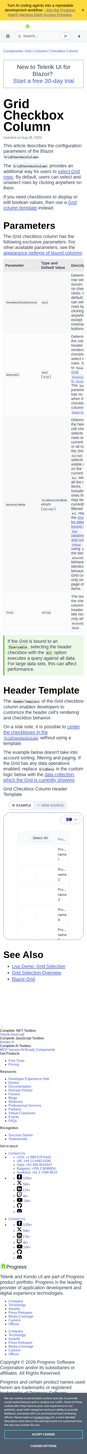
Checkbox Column (64, 51)
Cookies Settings (43, 1446)
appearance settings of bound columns (42, 253)
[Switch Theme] (79, 36)
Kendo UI (7, 1042)
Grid (28, 51)
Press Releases (20, 1312)
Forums (14, 1094)
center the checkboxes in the (41, 732)
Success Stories (20, 1135)
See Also (23, 954)
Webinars (15, 1102)
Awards (14, 1309)
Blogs (12, 1098)
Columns (41, 51)
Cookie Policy (42, 1417)
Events (13, 1117)
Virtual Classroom (21, 1113)
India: (34, 1165)
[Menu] (8, 36)
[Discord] (19, 1211)
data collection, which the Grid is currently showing (39, 777)
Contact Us (16, 1153)
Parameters (29, 225)
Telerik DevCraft (12, 1034)
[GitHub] (19, 1207)
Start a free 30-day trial (43, 81)
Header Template (41, 690)
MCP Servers (10, 1049)
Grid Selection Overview (36, 972)
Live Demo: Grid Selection (38, 966)
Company (15, 1301)
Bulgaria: (36, 1168)
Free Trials (16, 1060)
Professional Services (24, 1105)
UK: (34, 1161)
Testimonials (17, 1139)
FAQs (12, 1121)
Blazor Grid (23, 979)
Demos (13, 1082)
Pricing (13, 1064)
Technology (17, 1305)
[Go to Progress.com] (13, 1268)
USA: (34, 1157)
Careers (14, 1320)
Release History (20, 1090)
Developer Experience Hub (28, 1079)
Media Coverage (20, 1316)
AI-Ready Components (38, 1049)
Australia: (37, 1172)
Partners (14, 1109)
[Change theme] (70, 819)
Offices (13, 1324)
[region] (43, 1423)
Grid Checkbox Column (33, 115)
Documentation (19, 1086)
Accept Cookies (43, 1434)
